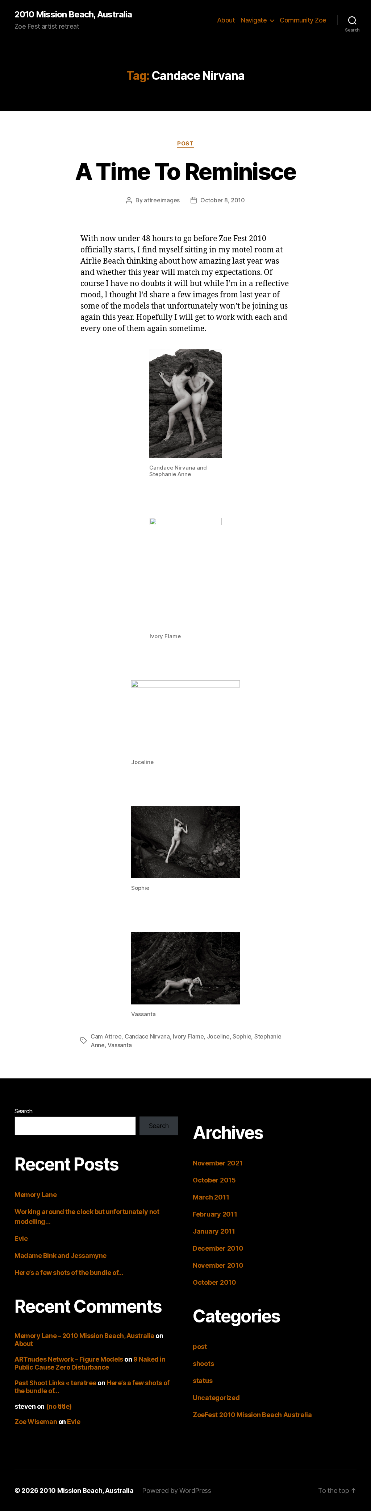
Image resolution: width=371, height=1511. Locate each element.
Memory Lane (35, 1194)
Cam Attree (106, 1036)
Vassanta (120, 1045)
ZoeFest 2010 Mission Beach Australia (252, 1415)
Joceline (218, 1036)
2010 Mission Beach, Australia (73, 14)
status (202, 1380)
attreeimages (162, 200)
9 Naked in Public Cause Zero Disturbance (89, 1363)
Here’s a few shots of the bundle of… (69, 1272)
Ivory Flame (188, 1036)
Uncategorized (216, 1397)
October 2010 (214, 1282)
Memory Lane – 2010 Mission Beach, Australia (84, 1335)
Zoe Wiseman (35, 1421)
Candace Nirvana (147, 1036)
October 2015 (214, 1180)
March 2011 (211, 1197)
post (185, 143)
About (226, 20)
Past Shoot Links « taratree (55, 1383)
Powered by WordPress (176, 1490)
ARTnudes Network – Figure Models (68, 1359)
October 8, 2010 (222, 200)
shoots (203, 1363)
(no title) (59, 1406)
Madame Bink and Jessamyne (60, 1255)
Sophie (242, 1036)
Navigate (254, 20)
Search (23, 1111)
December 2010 (218, 1248)
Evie (21, 1238)
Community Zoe (303, 20)
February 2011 (215, 1214)
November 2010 (218, 1265)
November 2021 (218, 1163)
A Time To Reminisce (185, 171)
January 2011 (214, 1231)
